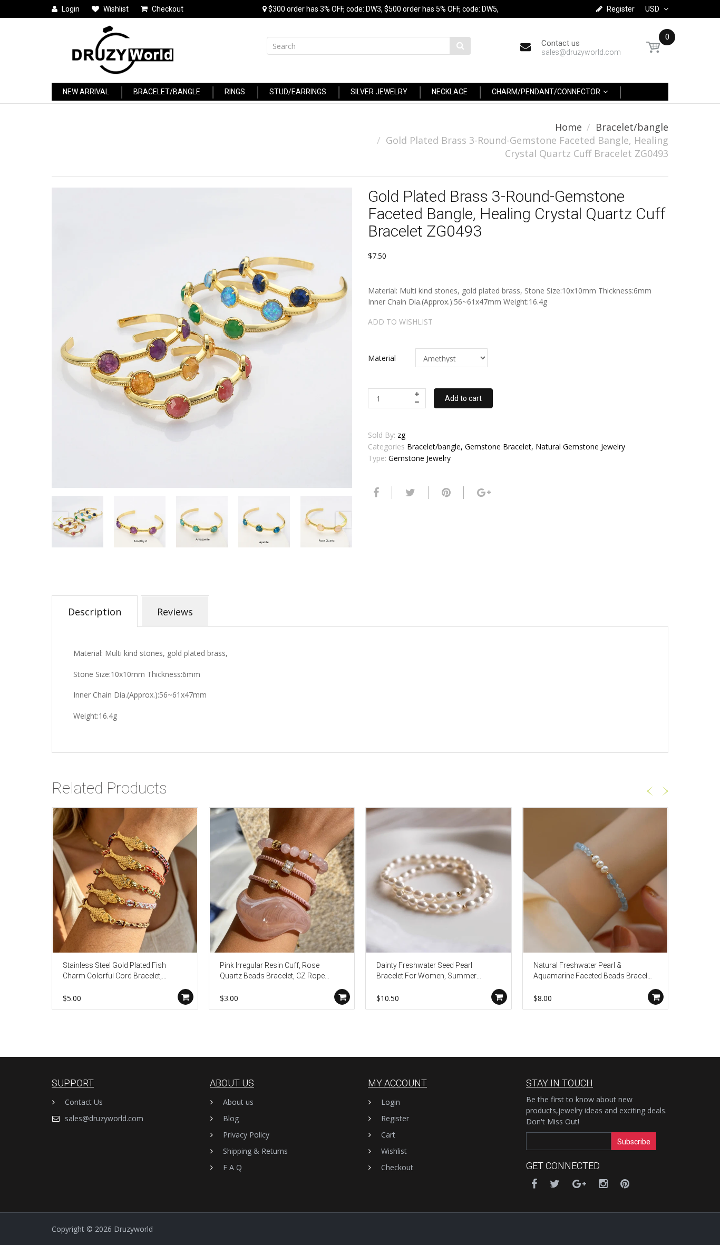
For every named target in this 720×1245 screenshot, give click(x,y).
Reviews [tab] (175, 611)
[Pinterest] (624, 1184)
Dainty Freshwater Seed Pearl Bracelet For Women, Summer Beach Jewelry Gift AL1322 (426, 971)
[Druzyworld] (123, 47)
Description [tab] (94, 611)
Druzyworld (133, 1229)
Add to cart (463, 398)
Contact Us (84, 1102)
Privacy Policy (246, 1135)
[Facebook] (375, 492)
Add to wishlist (400, 322)
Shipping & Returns (255, 1151)
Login (390, 1102)
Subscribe (633, 1142)
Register (395, 1118)
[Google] (482, 492)
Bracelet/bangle (632, 127)
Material (382, 358)
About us (238, 1102)
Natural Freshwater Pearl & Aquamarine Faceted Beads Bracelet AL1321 (593, 971)
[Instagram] (603, 1184)
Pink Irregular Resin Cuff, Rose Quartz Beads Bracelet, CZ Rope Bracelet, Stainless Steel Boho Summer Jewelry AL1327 (272, 971)
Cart (388, 1135)
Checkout (397, 1167)
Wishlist (394, 1151)
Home (568, 127)
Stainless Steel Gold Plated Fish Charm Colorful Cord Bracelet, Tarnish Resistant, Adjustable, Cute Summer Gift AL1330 (120, 971)
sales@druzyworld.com (104, 1118)
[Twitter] (409, 492)
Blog (231, 1118)
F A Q (232, 1167)
